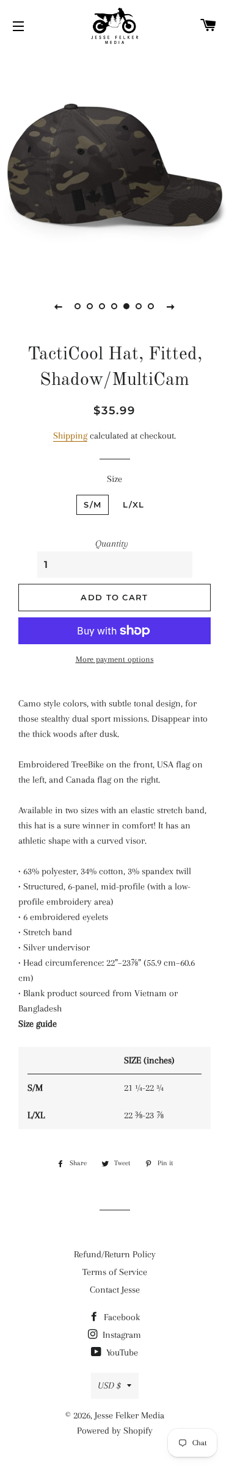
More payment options (115, 659)
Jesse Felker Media (129, 1415)
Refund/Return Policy (115, 1254)
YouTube (121, 1352)
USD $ (109, 1385)
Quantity (111, 543)
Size (114, 478)
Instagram (120, 1334)
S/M (92, 504)
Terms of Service (114, 1271)
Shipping (70, 435)
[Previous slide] (58, 306)
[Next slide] (171, 306)
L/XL (133, 504)
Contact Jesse (115, 1289)
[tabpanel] (114, 163)
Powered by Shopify (115, 1430)
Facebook (120, 1317)
